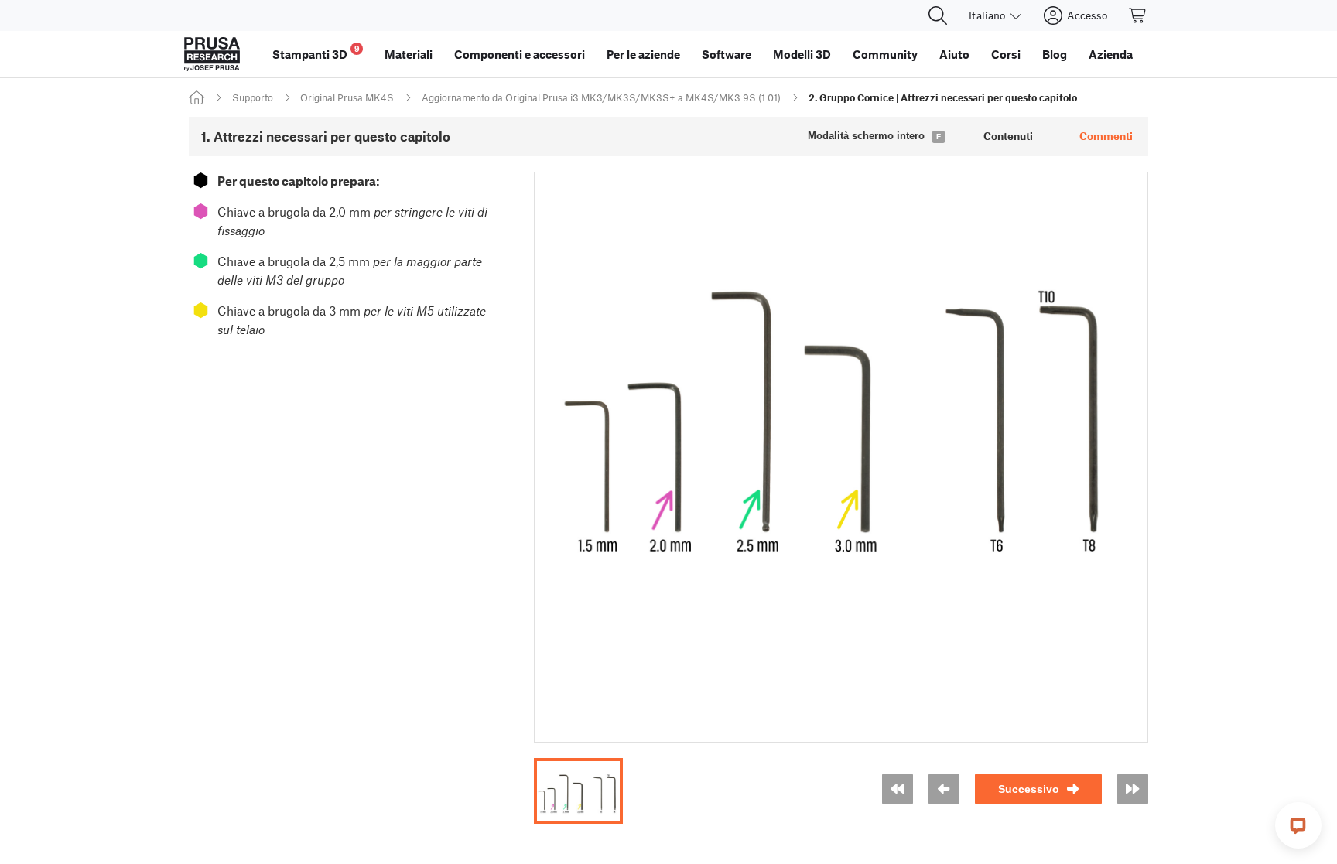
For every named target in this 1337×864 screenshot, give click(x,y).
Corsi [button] (1006, 54)
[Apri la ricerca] (937, 15)
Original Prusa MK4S (347, 97)
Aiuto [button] (954, 54)
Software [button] (726, 54)
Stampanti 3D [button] (316, 52)
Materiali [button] (409, 54)
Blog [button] (1054, 54)
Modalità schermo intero (866, 136)
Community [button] (885, 54)
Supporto (252, 97)
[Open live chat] (1298, 825)
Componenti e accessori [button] (519, 54)
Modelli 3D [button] (802, 54)
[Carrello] (1138, 15)
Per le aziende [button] (643, 54)
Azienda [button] (1111, 54)
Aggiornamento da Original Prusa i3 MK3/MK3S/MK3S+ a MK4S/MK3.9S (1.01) (601, 97)
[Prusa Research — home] (212, 54)
